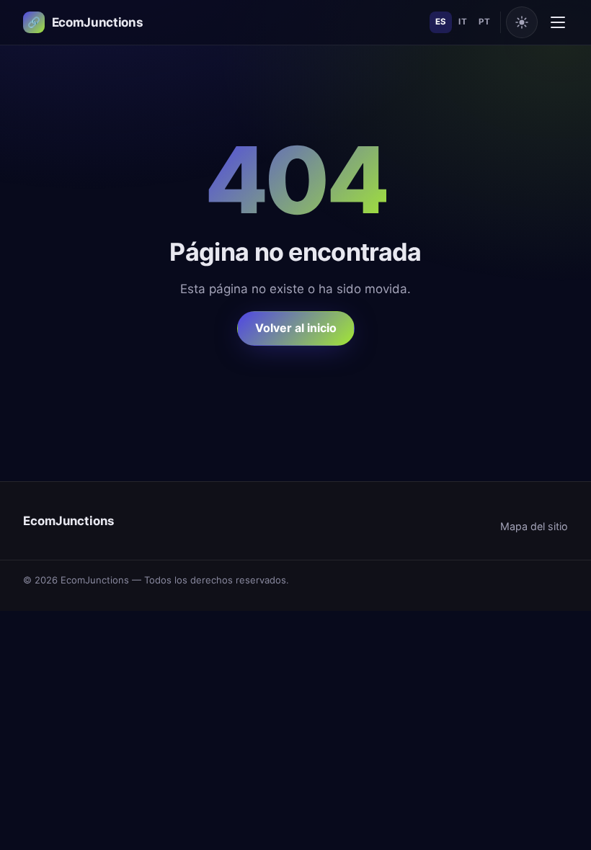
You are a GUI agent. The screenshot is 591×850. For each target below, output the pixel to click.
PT (484, 22)
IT (462, 22)
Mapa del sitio (534, 526)
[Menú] (558, 22)
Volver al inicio (296, 328)
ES (441, 22)
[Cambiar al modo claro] (522, 22)
